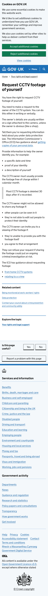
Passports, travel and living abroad (21, 456)
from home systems (19, 271)
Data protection (9, 297)
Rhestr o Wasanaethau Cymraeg (19, 546)
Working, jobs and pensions (17, 467)
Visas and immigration (14, 461)
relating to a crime (14, 276)
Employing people (11, 435)
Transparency (9, 511)
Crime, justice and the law (16, 413)
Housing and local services (16, 445)
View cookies (24, 60)
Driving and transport (13, 424)
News (5, 489)
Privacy (14, 534)
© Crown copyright (24, 589)
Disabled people (11, 419)
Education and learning (14, 429)
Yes (30, 347)
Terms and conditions (13, 542)
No (42, 347)
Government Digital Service (17, 550)
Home (5, 76)
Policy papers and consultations (19, 505)
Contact (34, 538)
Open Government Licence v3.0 (19, 564)
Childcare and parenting (15, 403)
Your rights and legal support (24, 76)
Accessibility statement (15, 538)
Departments (9, 484)
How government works (15, 516)
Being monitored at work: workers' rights (20, 292)
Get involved (9, 521)
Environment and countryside (18, 440)
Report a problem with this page (24, 358)
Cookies (24, 534)
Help (4, 534)
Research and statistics (15, 500)
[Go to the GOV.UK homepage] (13, 69)
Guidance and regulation (15, 495)
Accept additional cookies (24, 46)
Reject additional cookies (24, 53)
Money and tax (10, 451)
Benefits (6, 387)
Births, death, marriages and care (20, 392)
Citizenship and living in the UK (18, 408)
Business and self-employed (17, 397)
